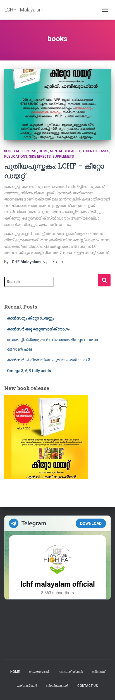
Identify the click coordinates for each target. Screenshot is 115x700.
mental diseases (65, 151)
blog (8, 151)
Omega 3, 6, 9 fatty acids (29, 370)
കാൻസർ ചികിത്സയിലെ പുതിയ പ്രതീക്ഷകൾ (48, 360)
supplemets (63, 156)
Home (15, 672)
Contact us (87, 686)
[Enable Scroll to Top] (104, 689)
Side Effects (40, 156)
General (29, 151)
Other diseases (95, 151)
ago (52, 262)
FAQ (17, 151)
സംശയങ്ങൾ (39, 672)
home (43, 151)
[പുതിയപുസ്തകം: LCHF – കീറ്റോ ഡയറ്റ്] (57, 104)
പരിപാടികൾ (27, 686)
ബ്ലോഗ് (98, 672)
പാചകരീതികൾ (71, 672)
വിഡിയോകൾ (57, 686)
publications (15, 156)
